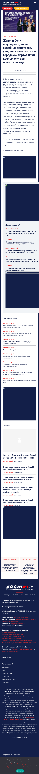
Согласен (20, 771)
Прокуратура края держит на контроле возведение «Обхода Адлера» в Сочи (20, 243)
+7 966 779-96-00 (16, 600)
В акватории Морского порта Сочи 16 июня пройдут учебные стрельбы (18, 478)
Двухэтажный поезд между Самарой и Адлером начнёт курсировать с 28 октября (22, 260)
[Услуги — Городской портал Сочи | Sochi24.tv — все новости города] (19, 440)
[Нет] (37, 766)
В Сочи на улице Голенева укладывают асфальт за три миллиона (20, 269)
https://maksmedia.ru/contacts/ (26, 619)
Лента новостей (12, 229)
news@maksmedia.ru (21, 617)
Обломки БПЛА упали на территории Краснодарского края (15, 365)
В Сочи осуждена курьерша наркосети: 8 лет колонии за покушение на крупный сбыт (21, 233)
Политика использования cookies (13, 636)
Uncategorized (9, 36)
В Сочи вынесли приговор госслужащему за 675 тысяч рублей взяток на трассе (21, 251)
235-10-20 (19, 607)
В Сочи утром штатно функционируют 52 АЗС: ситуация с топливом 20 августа (18, 373)
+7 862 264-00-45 (29, 600)
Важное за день (8, 323)
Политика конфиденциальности (22, 649)
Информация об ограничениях (12, 634)
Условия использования (10, 651)
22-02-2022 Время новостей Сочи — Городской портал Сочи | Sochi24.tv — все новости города (10, 567)
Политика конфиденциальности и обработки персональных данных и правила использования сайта (19, 643)
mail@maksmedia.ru (8, 632)
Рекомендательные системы (12, 638)
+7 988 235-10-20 (23, 611)
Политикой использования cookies (19, 768)
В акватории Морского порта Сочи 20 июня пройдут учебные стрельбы (18, 468)
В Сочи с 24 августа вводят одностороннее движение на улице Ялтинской (17, 334)
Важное (9, 239)
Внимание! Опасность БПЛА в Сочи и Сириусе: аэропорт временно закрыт (18, 326)
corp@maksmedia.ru (18, 624)
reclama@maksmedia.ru (10, 621)
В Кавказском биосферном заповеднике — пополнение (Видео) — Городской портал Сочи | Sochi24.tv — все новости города (29, 568)
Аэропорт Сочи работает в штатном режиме (17, 350)
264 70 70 (18, 602)
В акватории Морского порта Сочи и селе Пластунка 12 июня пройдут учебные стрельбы (18, 490)
